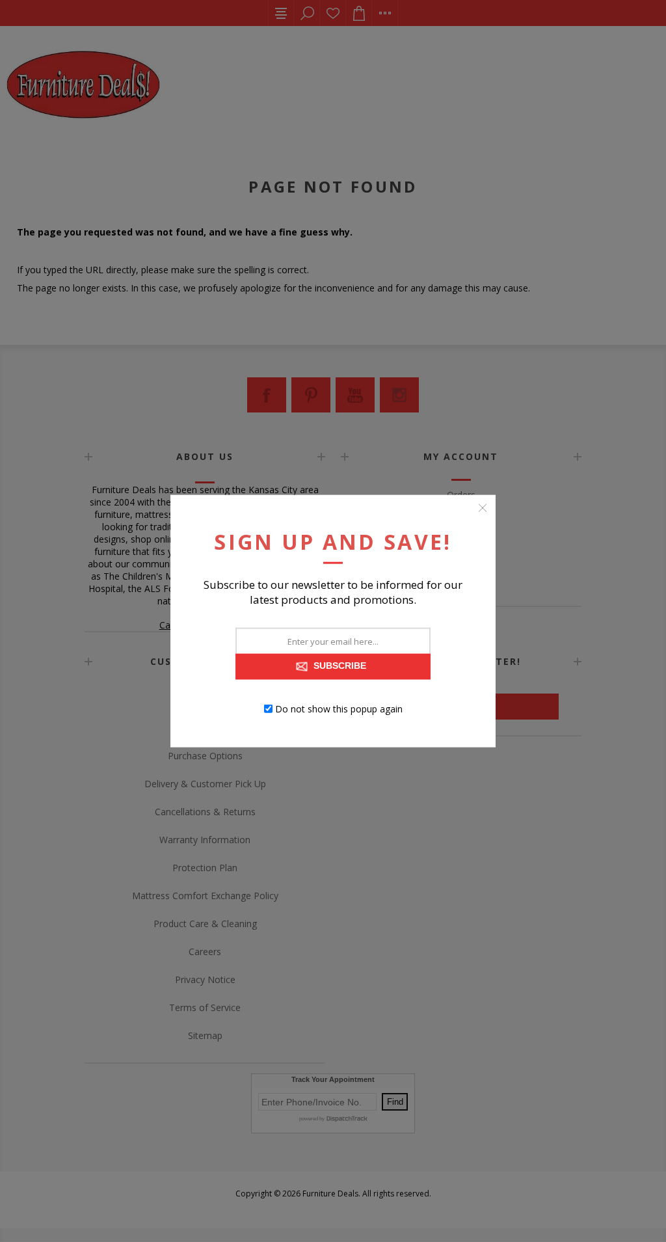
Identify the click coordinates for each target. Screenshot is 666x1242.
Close (483, 507)
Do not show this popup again (339, 709)
